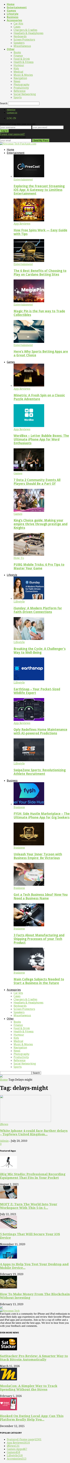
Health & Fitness (23, 62)
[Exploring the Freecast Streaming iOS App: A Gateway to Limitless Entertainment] (29, 176)
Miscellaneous (22, 46)
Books (17, 52)
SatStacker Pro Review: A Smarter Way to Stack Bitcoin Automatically (34, 1357)
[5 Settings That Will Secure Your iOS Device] (8, 1227)
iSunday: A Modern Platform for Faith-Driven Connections (38, 610)
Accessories (14, 20)
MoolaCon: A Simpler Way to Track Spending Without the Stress (28, 1387)
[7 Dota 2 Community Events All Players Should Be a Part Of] (29, 470)
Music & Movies (23, 75)
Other (11, 49)
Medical (18, 71)
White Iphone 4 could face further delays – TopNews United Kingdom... (34, 1132)
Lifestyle (12, 14)
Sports (18, 97)
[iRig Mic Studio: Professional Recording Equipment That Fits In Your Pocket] (8, 1167)
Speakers (19, 42)
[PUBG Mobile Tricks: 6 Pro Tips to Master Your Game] (29, 554)
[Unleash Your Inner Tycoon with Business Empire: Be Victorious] (29, 844)
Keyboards (20, 36)
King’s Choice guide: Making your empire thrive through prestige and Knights (40, 524)
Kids (16, 68)
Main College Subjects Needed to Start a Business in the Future (39, 981)
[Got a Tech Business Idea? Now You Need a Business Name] (29, 884)
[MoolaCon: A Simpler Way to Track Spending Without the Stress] (8, 1379)
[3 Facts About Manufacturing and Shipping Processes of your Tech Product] (29, 925)
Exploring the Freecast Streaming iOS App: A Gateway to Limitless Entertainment (39, 189)
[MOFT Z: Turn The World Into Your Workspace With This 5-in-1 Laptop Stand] (8, 1197)
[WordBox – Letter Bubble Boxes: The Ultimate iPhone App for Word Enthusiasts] (29, 426)
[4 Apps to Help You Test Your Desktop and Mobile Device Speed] (8, 1257)
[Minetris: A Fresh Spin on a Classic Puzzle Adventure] (29, 385)
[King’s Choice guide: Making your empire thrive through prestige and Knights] (29, 510)
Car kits (18, 23)
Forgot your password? (12, 134)
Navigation (20, 78)
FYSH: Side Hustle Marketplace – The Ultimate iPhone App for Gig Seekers (42, 815)
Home (10, 4)
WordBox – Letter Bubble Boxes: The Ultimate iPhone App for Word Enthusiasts (41, 439)
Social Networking (25, 94)
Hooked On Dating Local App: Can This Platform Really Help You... (32, 1417)
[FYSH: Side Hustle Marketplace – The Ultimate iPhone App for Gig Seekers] (29, 804)
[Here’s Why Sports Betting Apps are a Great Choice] (29, 341)
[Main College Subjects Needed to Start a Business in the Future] (29, 969)
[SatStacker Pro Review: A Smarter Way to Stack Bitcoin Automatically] (8, 1349)
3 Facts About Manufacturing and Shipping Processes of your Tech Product (39, 938)
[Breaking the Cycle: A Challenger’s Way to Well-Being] (29, 639)
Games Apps (17, 1449)
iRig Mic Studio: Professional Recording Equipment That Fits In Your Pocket (32, 1175)
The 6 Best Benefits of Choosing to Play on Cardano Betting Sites (40, 272)
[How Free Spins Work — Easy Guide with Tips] (29, 220)
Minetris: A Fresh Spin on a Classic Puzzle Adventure (39, 397)
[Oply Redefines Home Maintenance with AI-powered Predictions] (29, 719)
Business (12, 17)
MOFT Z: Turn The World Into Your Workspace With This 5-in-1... (28, 1206)
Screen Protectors (24, 39)
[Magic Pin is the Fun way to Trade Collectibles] (29, 301)
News (17, 81)
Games (11, 10)
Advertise (11, 109)
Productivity (21, 87)
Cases (17, 26)
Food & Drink (22, 58)
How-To (19, 558)
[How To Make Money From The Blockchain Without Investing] (8, 1287)
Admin (4, 1140)
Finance (18, 55)
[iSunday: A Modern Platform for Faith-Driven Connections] (29, 598)
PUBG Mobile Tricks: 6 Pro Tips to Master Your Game (39, 566)
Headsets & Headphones (28, 33)
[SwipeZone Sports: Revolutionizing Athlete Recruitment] (29, 760)
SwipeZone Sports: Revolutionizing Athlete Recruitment (40, 772)
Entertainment (17, 7)
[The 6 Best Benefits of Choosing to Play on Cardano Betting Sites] (29, 261)
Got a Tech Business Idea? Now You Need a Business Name (41, 896)
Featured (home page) (24, 1439)
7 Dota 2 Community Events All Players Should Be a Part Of (37, 481)
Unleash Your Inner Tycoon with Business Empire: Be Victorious (38, 856)
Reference (19, 91)
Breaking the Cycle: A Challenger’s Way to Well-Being (40, 650)
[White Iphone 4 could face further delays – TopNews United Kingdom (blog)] (25, 1121)
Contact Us (12, 113)
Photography (21, 84)
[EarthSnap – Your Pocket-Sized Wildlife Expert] (29, 679)
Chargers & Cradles (25, 30)
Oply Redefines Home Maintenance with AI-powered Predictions (40, 731)
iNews (4, 1124)
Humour (19, 65)
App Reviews (22, 223)
